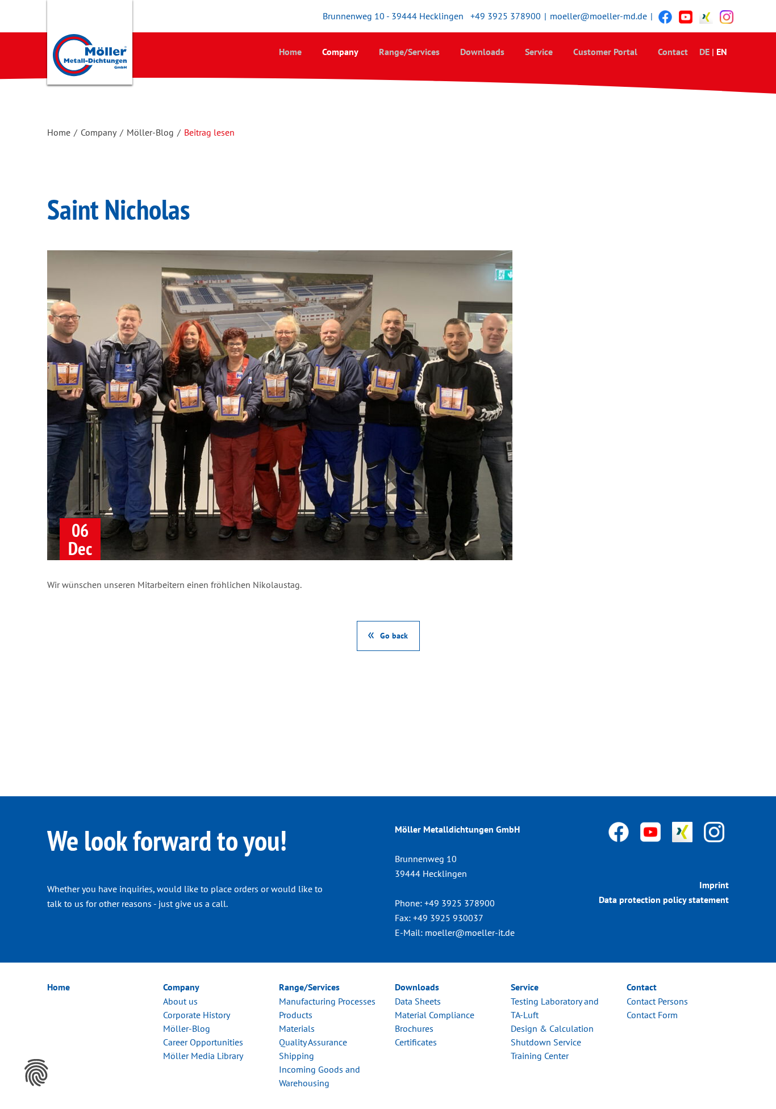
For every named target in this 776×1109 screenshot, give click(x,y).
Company (340, 51)
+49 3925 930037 (448, 917)
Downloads (482, 51)
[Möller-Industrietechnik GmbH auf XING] (706, 16)
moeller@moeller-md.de (598, 16)
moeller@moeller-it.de (470, 932)
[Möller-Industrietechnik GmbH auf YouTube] (686, 16)
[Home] (90, 45)
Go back (394, 635)
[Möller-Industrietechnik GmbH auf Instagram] (726, 16)
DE (704, 51)
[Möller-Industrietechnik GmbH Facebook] (665, 16)
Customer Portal (605, 51)
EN (721, 51)
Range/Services (409, 51)
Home (290, 51)
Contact (673, 51)
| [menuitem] (713, 51)
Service (539, 51)
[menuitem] (290, 51)
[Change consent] (36, 1072)
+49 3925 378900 (505, 16)
